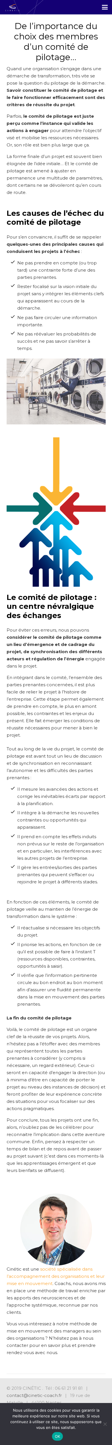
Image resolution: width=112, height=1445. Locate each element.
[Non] (105, 1424)
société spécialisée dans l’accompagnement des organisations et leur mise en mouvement (56, 1276)
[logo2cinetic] (12, 7)
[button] (105, 7)
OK (57, 1436)
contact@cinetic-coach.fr (34, 1395)
